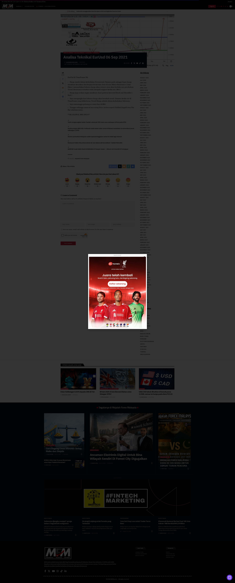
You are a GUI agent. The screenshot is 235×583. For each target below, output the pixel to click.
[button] (144, 256)
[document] (117, 291)
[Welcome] (229, 577)
